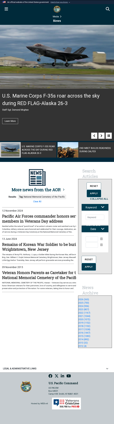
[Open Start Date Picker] (101, 239)
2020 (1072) (84, 319)
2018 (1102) (84, 326)
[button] (61, 2)
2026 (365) (83, 299)
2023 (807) (83, 309)
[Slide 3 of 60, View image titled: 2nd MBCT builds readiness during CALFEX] (28, 150)
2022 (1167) (84, 312)
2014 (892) (83, 339)
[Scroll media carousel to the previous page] (94, 136)
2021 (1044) (84, 316)
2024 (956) (83, 306)
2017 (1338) (84, 329)
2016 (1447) (84, 332)
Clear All (37, 201)
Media (56, 16)
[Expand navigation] (6, 9)
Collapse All (99, 199)
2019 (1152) (84, 322)
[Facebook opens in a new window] (50, 376)
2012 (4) (82, 346)
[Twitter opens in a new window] (57, 376)
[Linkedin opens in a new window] (62, 376)
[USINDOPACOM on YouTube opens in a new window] (68, 376)
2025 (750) (83, 302)
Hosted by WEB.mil (39, 403)
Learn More (10, 113)
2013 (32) (83, 342)
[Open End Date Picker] (101, 245)
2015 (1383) (84, 336)
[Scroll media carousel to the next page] (101, 136)
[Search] (107, 9)
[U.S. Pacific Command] (26, 386)
